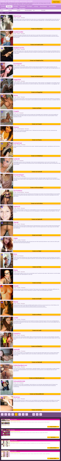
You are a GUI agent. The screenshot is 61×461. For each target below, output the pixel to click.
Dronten (10, 10)
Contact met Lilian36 (37, 235)
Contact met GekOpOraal (37, 155)
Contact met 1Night (36, 251)
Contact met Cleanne (37, 139)
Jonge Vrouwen (53, 426)
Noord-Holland (52, 6)
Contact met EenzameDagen (36, 187)
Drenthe (3, 6)
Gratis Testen (56, 1)
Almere (1, 10)
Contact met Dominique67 (37, 76)
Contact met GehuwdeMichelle (37, 394)
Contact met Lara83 (36, 330)
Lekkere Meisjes (53, 447)
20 (33, 414)
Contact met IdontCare (37, 409)
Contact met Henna (37, 108)
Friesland (15, 6)
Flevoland (9, 6)
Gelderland (22, 6)
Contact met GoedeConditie (36, 44)
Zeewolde (43, 10)
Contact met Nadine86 (37, 362)
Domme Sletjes (53, 458)
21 (37, 414)
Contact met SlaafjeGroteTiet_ (37, 60)
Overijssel (3, 8)
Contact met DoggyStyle (36, 92)
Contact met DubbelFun (36, 346)
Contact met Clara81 (36, 298)
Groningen (29, 6)
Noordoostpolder (28, 10)
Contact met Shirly (37, 267)
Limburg (36, 6)
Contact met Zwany (36, 282)
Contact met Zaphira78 (37, 219)
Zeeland (15, 8)
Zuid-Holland (22, 8)
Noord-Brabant (43, 6)
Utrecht (9, 8)
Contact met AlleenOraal (36, 28)
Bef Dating (53, 437)
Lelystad (18, 10)
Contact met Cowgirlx (37, 124)
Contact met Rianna (36, 314)
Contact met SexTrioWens (37, 203)
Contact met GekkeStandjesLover (36, 378)
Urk (34, 10)
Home (1, 12)
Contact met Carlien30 (37, 171)
